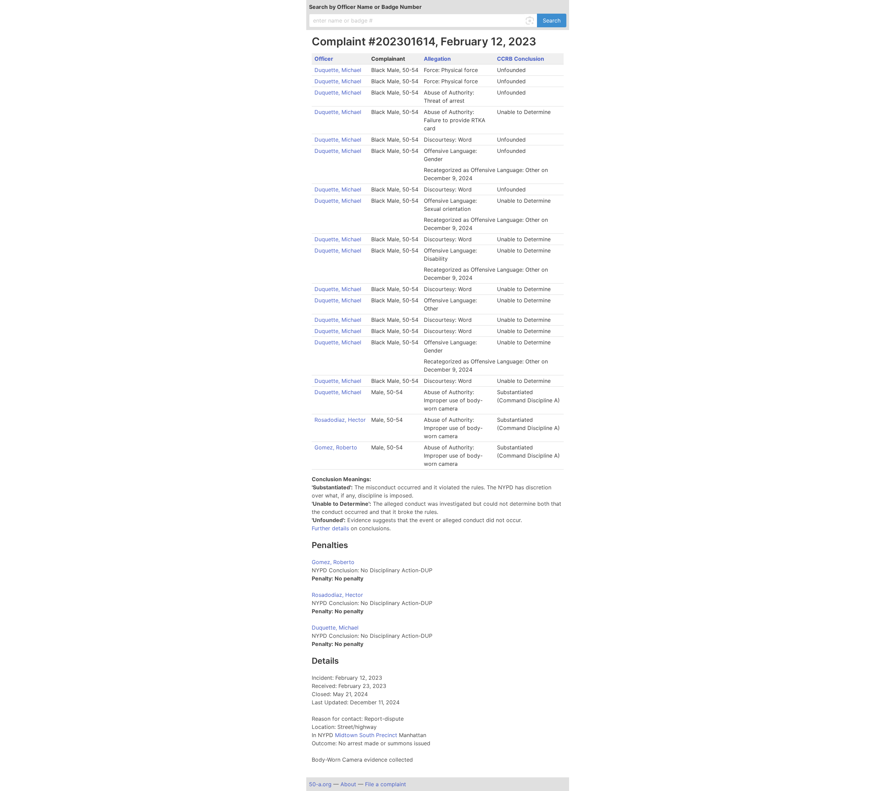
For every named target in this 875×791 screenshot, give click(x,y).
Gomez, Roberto (335, 447)
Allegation (437, 58)
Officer (323, 58)
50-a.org (320, 784)
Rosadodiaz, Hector (340, 419)
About (348, 784)
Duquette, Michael (337, 70)
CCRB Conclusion (520, 58)
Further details (330, 528)
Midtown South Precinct (367, 735)
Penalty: (322, 578)
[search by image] (530, 20)
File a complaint (385, 784)
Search (552, 20)
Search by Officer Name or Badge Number (365, 6)
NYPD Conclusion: (335, 570)
